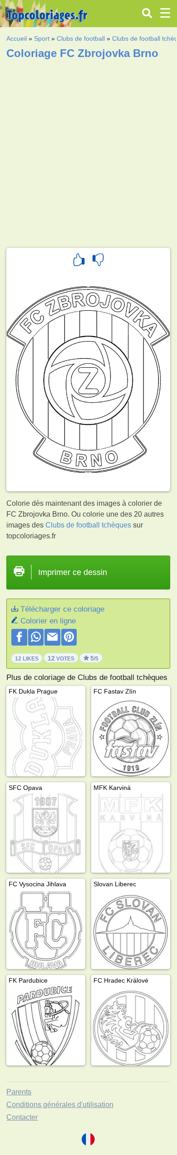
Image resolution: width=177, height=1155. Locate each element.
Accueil (16, 38)
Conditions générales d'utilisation (59, 1104)
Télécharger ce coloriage (62, 609)
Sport (41, 38)
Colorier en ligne (48, 621)
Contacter (22, 1117)
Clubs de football (81, 38)
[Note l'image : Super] (78, 261)
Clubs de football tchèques (88, 525)
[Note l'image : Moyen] (98, 261)
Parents (18, 1092)
